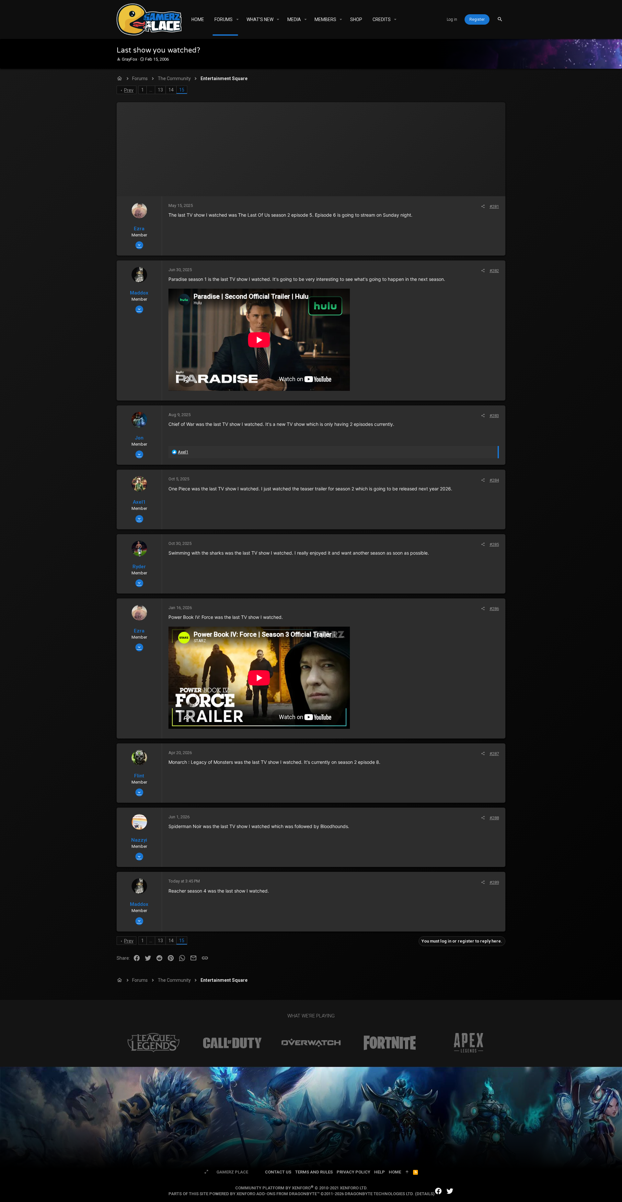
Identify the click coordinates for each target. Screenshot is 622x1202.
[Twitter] (450, 1191)
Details (425, 1193)
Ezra (139, 229)
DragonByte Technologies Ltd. (379, 1193)
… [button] (150, 89)
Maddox (139, 293)
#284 (494, 480)
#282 (494, 270)
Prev (128, 90)
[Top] (407, 1172)
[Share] (482, 206)
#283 (494, 415)
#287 (494, 753)
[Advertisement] (311, 147)
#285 (494, 544)
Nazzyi (139, 840)
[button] (237, 19)
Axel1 (139, 502)
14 (171, 89)
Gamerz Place (232, 1172)
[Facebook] (438, 1191)
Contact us (278, 1172)
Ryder (139, 567)
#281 (494, 206)
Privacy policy (353, 1172)
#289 (494, 882)
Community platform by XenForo (301, 1187)
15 (181, 89)
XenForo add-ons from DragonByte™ (277, 1193)
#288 (494, 817)
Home (395, 1172)
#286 (494, 608)
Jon (139, 438)
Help (379, 1172)
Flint (139, 776)
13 (160, 89)
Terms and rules (314, 1172)
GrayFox (129, 59)
